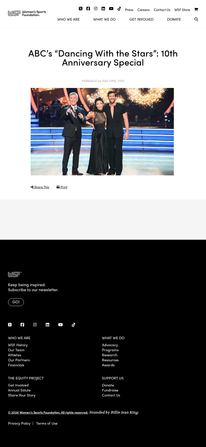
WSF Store (182, 9)
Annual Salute (19, 389)
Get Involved (141, 19)
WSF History (18, 344)
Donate (174, 19)
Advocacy (110, 344)
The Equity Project (26, 377)
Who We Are (68, 19)
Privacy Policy (19, 423)
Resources (110, 359)
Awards (108, 364)
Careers (143, 9)
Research (109, 354)
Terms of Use (47, 423)
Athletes (14, 354)
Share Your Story (21, 395)
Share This (41, 186)
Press (129, 9)
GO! (16, 302)
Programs (110, 349)
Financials (16, 364)
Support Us (113, 377)
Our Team (16, 349)
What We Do (104, 19)
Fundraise (110, 389)
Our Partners (19, 359)
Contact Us (162, 9)
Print (63, 186)
